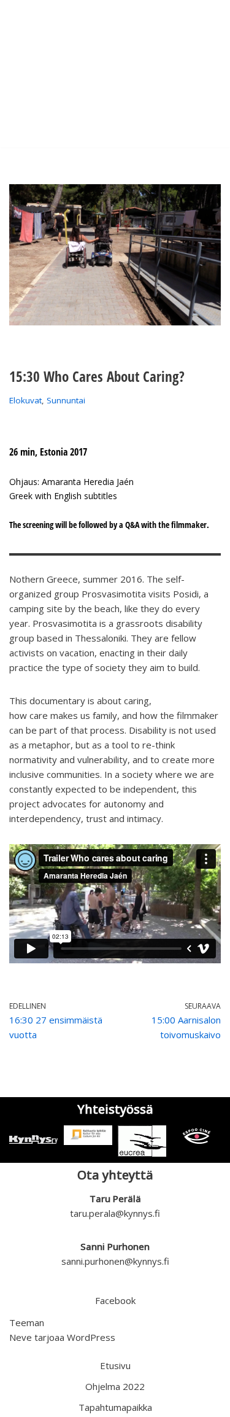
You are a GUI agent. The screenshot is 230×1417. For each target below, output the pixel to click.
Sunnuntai (66, 400)
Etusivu (115, 1365)
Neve (20, 1337)
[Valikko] (206, 73)
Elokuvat (25, 400)
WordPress (91, 1337)
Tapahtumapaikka (115, 1407)
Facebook (115, 1300)
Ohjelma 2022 (115, 1386)
